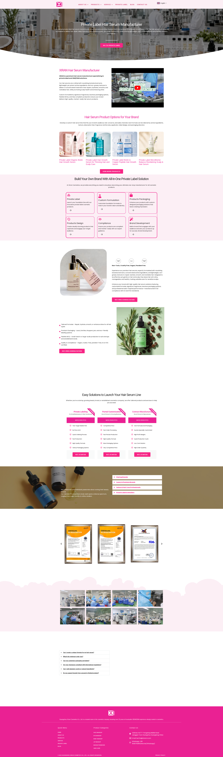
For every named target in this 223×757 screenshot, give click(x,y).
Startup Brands (122, 477)
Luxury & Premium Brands (125, 482)
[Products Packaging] (133, 210)
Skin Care (97, 748)
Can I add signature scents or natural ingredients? (78, 669)
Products (95, 4)
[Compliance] (101, 234)
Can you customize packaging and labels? (76, 661)
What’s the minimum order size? (73, 656)
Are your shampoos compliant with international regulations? (82, 665)
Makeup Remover (99, 745)
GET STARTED (80, 454)
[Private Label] (70, 210)
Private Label (121, 4)
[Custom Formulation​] (101, 209)
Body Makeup (98, 738)
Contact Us (142, 4)
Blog (132, 4)
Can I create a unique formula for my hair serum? (78, 652)
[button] (137, 477)
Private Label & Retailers (125, 493)
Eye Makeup (97, 735)
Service (107, 4)
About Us (82, 4)
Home (59, 732)
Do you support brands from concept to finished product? (81, 673)
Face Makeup (98, 732)
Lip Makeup (97, 742)
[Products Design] (70, 234)
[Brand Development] (133, 234)
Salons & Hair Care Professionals (128, 487)
